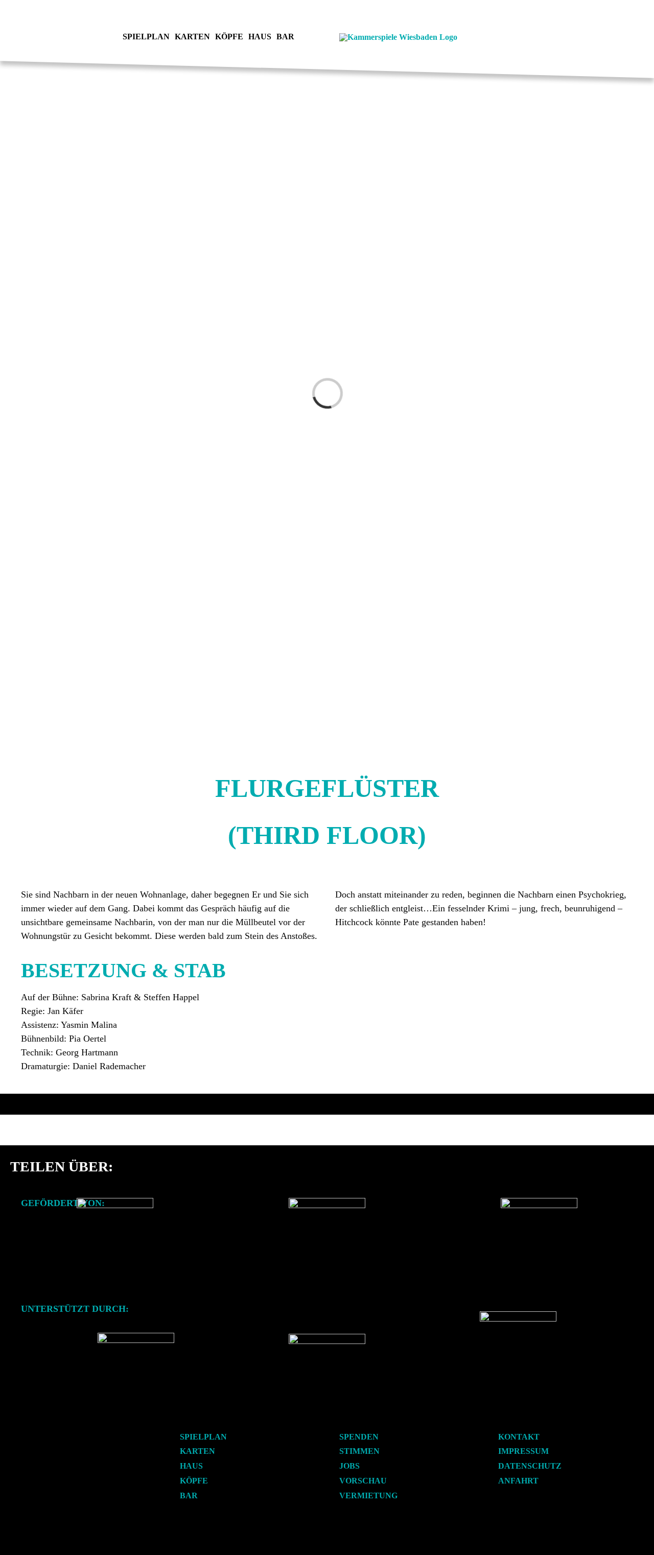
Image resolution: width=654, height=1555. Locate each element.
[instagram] (91, 37)
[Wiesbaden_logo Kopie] (539, 1201)
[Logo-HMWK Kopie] (115, 1201)
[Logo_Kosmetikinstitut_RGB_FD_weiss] (136, 1336)
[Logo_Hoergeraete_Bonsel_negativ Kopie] (327, 1337)
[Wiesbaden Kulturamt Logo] (327, 1201)
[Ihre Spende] (518, 1315)
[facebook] (75, 37)
